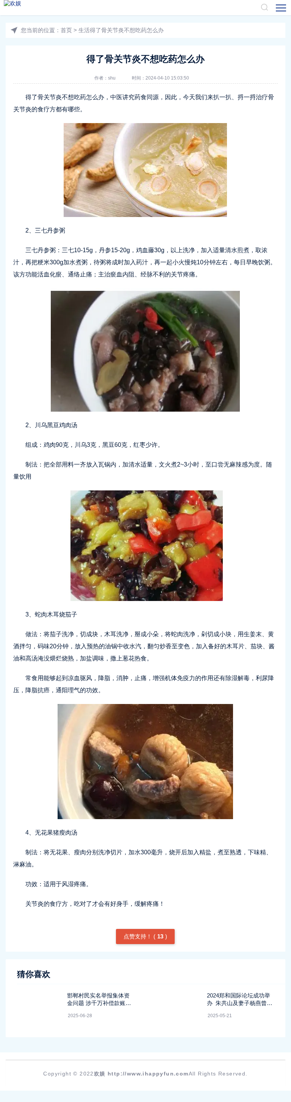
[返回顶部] (267, 983)
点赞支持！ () (145, 936)
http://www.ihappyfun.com (148, 1074)
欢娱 (100, 1074)
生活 (84, 30)
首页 (66, 30)
